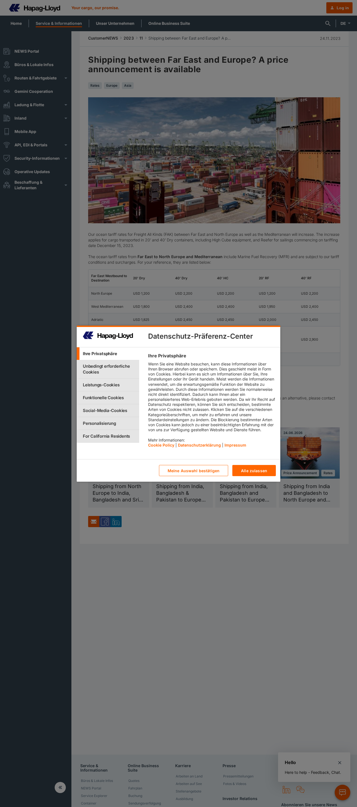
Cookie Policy (161, 444)
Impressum (235, 444)
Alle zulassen (254, 470)
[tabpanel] (211, 401)
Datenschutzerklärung (199, 444)
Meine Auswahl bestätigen (193, 470)
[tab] (108, 353)
